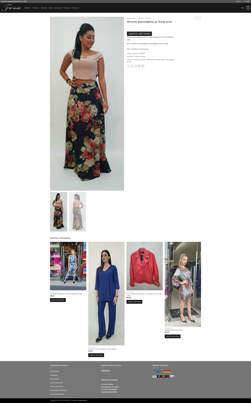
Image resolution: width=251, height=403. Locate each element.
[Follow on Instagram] (246, 1)
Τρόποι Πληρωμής (56, 383)
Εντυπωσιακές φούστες (139, 59)
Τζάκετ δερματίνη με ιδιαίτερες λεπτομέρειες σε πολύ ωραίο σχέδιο (144, 294)
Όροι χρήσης (54, 379)
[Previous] (54, 103)
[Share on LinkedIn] (143, 66)
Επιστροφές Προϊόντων (58, 390)
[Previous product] (199, 18)
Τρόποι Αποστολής (56, 386)
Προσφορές (58, 8)
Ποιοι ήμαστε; (54, 371)
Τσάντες (50, 8)
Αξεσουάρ (44, 8)
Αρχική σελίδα (131, 18)
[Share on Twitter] (132, 66)
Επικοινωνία (75, 8)
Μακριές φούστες (161, 59)
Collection (27, 8)
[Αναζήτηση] (242, 8)
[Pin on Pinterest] (139, 66)
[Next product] (196, 18)
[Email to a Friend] (135, 66)
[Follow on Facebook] (244, 1)
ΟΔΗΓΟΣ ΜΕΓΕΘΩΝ (139, 33)
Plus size (35, 8)
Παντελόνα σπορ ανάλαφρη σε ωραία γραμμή (102, 349)
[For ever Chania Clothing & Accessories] (11, 7)
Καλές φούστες (150, 59)
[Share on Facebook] (128, 66)
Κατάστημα (66, 8)
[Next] (120, 103)
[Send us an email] (248, 1)
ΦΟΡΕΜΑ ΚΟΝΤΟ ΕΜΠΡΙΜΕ (174, 330)
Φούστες (148, 18)
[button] (238, 1)
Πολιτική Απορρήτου (57, 394)
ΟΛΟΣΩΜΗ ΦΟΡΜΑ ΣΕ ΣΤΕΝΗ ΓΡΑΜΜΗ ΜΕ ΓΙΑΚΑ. (66, 294)
